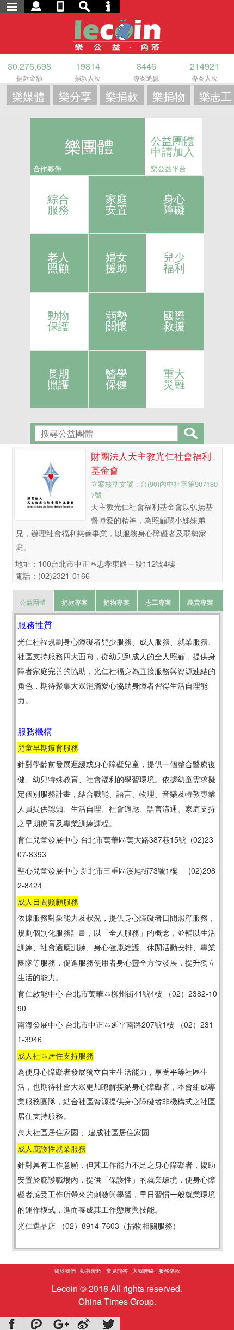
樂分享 (75, 96)
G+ (60, 1323)
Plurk (36, 1323)
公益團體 (33, 602)
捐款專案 (74, 602)
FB (12, 1323)
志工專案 (158, 602)
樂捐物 (168, 96)
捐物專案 (116, 602)
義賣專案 (200, 602)
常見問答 (117, 1271)
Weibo (84, 1323)
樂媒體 (28, 96)
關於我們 (65, 1271)
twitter (108, 1323)
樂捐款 (122, 96)
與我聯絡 (143, 1271)
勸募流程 (91, 1271)
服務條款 (169, 1271)
